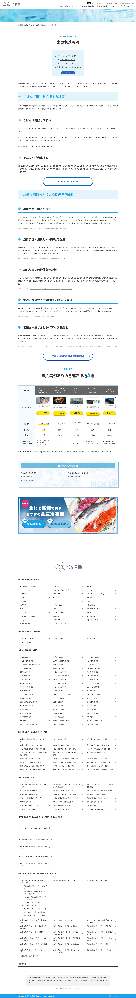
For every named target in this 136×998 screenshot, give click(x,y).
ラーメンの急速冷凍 (26, 706)
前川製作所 (56, 616)
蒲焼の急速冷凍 (25, 672)
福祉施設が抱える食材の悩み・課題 (64, 762)
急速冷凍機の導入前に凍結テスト (30, 794)
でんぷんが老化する (66, 63)
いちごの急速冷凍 (92, 676)
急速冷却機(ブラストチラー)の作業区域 (99, 926)
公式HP (43, 413)
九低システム (57, 605)
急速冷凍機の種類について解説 (29, 631)
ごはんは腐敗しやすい (67, 60)
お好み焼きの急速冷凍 (94, 668)
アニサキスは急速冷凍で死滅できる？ (32, 798)
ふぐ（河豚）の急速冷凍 (61, 676)
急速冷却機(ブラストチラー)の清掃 (98, 944)
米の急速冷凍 (24, 720)
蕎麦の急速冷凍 (25, 683)
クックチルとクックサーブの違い (34, 915)
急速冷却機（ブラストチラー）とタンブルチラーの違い (33, 939)
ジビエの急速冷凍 (92, 661)
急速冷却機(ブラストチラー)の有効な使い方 (100, 951)
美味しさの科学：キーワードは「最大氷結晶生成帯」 (100, 786)
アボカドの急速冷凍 (26, 687)
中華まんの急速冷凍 (59, 672)
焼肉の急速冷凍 (58, 657)
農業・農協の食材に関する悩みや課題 (32, 766)
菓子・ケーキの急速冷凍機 (28, 724)
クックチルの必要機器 (31, 906)
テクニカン (23, 594)
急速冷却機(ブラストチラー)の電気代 (65, 926)
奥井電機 (89, 597)
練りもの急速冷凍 (59, 709)
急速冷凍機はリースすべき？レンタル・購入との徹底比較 (66, 786)
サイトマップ (112, 996)
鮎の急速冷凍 (91, 664)
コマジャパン (24, 612)
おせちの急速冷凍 (25, 713)
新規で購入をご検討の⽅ (59, 524)
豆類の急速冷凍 (91, 709)
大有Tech (90, 586)
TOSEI (55, 601)
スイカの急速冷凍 (59, 691)
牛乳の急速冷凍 (25, 691)
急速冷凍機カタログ (29, 473)
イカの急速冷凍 (25, 676)
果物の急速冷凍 (91, 717)
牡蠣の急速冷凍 (75, 476)
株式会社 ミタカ (25, 624)
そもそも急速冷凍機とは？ (95, 802)
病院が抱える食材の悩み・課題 (30, 759)
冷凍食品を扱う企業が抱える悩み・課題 (32, 732)
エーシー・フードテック (61, 624)
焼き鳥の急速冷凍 (92, 672)
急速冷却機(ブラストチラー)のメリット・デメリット (33, 951)
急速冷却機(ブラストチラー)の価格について (66, 945)
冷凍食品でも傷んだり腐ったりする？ (65, 745)
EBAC (88, 601)
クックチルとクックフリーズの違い (35, 912)
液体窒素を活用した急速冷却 (29, 956)
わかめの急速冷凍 (25, 657)
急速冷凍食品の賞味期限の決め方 (97, 809)
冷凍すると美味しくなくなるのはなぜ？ (99, 745)
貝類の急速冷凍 (25, 709)
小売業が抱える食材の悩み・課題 (63, 766)
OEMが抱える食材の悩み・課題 (96, 753)
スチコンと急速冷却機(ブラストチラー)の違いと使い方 (35, 898)
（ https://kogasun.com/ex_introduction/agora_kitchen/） (52, 258)
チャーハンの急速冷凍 (60, 698)
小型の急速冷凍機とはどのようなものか (65, 798)
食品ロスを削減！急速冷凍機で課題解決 (99, 791)
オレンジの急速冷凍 (59, 683)
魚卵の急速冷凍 (25, 698)
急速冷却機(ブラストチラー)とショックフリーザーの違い (66, 951)
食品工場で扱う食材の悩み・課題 (97, 739)
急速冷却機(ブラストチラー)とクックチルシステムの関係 (33, 882)
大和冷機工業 (91, 605)
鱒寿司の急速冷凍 (59, 668)
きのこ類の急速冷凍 (26, 717)
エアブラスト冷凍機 (26, 638)
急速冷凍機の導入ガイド (126, 6)
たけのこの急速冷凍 (29, 480)
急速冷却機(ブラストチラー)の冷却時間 (35, 887)
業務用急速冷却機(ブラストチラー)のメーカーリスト (37, 873)
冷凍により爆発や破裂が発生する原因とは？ (32, 740)
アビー (89, 612)
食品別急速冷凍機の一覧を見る (68, 181)
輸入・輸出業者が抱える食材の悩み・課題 (66, 770)
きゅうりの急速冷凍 (59, 687)
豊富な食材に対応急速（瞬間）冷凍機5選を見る (68, 356)
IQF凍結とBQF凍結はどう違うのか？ (64, 802)
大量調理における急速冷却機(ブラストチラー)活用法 (35, 892)
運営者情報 (22, 963)
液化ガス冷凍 (91, 638)
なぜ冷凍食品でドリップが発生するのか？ (100, 762)
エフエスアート (58, 620)
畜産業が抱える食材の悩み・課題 (97, 759)
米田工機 (89, 590)
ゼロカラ (56, 597)
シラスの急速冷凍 (59, 664)
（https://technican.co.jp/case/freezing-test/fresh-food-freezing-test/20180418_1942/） (51, 289)
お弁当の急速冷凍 (59, 706)
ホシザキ (23, 620)
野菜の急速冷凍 (91, 706)
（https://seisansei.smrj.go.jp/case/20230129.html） (41, 316)
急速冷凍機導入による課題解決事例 (69, 67)
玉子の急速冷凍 (58, 713)
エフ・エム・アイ (92, 620)
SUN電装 (23, 601)
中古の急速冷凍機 (25, 802)
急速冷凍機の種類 (88, 6)
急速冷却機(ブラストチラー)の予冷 (64, 920)
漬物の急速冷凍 (58, 702)
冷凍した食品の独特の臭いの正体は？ (32, 745)
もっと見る (68, 73)
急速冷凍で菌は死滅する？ (61, 739)
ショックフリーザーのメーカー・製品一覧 (33, 856)
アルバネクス (57, 594)
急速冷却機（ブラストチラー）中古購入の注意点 (100, 939)
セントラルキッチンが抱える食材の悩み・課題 (66, 754)
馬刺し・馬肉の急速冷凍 (61, 661)
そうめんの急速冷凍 (59, 679)
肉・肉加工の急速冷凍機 (61, 720)
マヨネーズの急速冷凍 (94, 687)
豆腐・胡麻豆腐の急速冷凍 (28, 702)
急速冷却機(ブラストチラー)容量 (97, 881)
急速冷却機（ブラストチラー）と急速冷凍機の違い (100, 933)
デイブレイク (57, 586)
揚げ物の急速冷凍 (92, 698)
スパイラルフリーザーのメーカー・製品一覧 (34, 828)
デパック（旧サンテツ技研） (96, 594)
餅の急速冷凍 (27, 476)
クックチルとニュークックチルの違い (35, 909)
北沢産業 (23, 605)
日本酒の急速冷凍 (92, 702)
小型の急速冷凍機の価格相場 (29, 791)
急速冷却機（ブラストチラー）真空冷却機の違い (66, 939)
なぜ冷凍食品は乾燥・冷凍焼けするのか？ (33, 749)
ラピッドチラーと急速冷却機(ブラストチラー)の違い (100, 921)
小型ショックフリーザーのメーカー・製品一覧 (33, 864)
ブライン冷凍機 (58, 638)
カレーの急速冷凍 (92, 713)
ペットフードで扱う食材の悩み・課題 (98, 749)
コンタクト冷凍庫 (25, 642)
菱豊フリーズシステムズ (61, 590)
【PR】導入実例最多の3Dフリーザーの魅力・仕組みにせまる (40, 817)
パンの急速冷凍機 (59, 724)
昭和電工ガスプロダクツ (94, 609)
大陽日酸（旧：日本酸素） (28, 616)
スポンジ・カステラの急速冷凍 (30, 664)
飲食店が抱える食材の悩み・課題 (97, 766)
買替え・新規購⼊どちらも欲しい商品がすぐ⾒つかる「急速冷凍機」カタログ (113, 3)
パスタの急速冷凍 (92, 679)
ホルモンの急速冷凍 (93, 657)
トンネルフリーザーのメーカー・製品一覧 (33, 839)
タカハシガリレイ (25, 590)
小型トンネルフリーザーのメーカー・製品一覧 (33, 847)
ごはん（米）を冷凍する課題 (66, 56)
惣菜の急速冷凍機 (92, 724)
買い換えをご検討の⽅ (34, 524)
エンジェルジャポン (59, 612)
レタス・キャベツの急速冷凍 (62, 694)
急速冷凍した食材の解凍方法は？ (63, 791)
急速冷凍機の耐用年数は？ (61, 805)
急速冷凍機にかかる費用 (61, 809)
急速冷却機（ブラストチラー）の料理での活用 (33, 921)
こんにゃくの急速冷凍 (94, 694)
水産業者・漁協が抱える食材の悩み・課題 (100, 770)
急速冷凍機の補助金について (29, 805)
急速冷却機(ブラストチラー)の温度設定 (32, 932)
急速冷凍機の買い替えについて (30, 809)
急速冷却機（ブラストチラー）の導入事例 (33, 944)
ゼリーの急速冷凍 (25, 668)
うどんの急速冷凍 (59, 717)
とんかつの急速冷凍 (26, 661)
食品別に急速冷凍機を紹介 (106, 6)
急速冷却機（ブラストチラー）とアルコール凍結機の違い (66, 933)
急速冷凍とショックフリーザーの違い (65, 794)
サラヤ (22, 597)
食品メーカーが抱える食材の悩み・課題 (32, 770)
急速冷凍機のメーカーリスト (69, 6)
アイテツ (56, 609)
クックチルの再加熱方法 (31, 902)
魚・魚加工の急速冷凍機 (94, 720)
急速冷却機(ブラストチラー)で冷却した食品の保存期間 (33, 927)
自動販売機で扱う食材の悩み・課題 (64, 749)
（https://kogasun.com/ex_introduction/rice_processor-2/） (52, 228)
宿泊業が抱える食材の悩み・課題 (30, 762)
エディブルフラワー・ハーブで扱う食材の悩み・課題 (33, 754)
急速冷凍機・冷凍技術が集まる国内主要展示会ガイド (33, 786)
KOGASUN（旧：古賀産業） (29, 586)
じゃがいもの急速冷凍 (27, 694)
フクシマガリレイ (92, 616)
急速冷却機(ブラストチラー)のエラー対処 (66, 881)
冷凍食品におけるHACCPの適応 (97, 794)
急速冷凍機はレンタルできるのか (97, 798)
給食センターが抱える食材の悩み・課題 (65, 759)
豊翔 (21, 609)
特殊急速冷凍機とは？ (94, 805)
